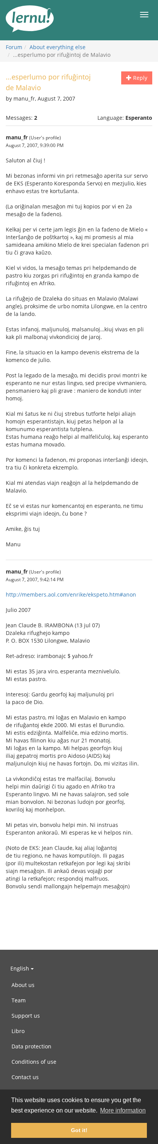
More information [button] (123, 1110)
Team (19, 1000)
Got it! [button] (79, 1130)
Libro (18, 1031)
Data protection (31, 1046)
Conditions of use (34, 1061)
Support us (26, 1015)
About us (23, 985)
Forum (14, 47)
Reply (139, 77)
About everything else (58, 47)
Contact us (25, 1077)
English (20, 968)
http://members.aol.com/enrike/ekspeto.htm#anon (71, 594)
